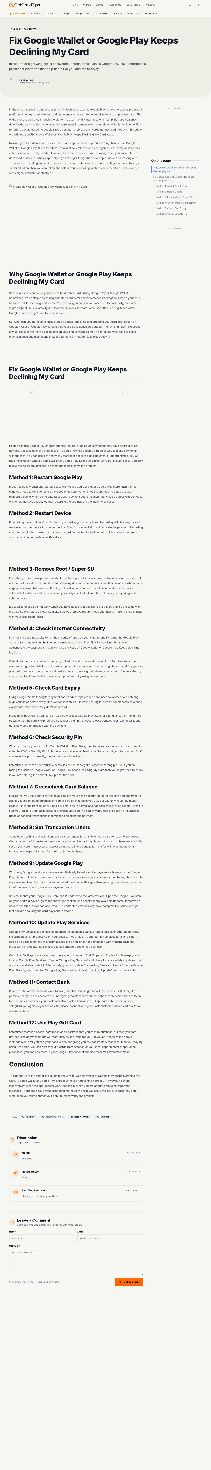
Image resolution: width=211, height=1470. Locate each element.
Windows (151, 5)
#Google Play (27, 1117)
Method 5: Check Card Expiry (171, 208)
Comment (14, 1246)
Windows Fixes (151, 13)
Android (87, 5)
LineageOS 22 (52, 13)
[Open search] (190, 5)
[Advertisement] (76, 352)
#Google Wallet (104, 1117)
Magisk (67, 13)
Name (12, 1231)
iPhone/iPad (115, 5)
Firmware (118, 13)
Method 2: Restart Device (169, 191)
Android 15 (35, 13)
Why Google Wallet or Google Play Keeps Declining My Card (174, 169)
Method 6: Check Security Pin (171, 214)
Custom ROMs (102, 13)
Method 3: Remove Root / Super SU (174, 197)
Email (80, 1231)
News (75, 5)
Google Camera (83, 13)
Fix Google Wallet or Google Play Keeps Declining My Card (173, 179)
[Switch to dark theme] (199, 5)
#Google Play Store (80, 1117)
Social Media (134, 5)
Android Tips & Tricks (24, 29)
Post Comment (131, 1282)
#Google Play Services (53, 1117)
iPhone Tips (133, 13)
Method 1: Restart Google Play (171, 186)
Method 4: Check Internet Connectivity (176, 202)
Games (99, 5)
